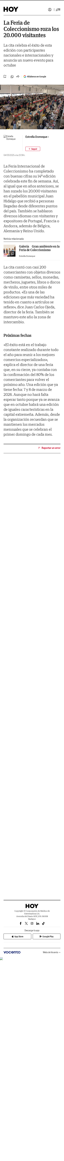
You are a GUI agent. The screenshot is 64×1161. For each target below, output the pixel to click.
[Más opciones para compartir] (18, 77)
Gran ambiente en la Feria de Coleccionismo (39, 248)
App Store (18, 936)
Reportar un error (51, 448)
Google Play (48, 936)
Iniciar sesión (50, 9)
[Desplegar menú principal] (58, 9)
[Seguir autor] (32, 149)
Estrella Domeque (36, 137)
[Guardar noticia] (5, 76)
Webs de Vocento (50, 952)
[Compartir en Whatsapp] (12, 77)
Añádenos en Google (36, 76)
